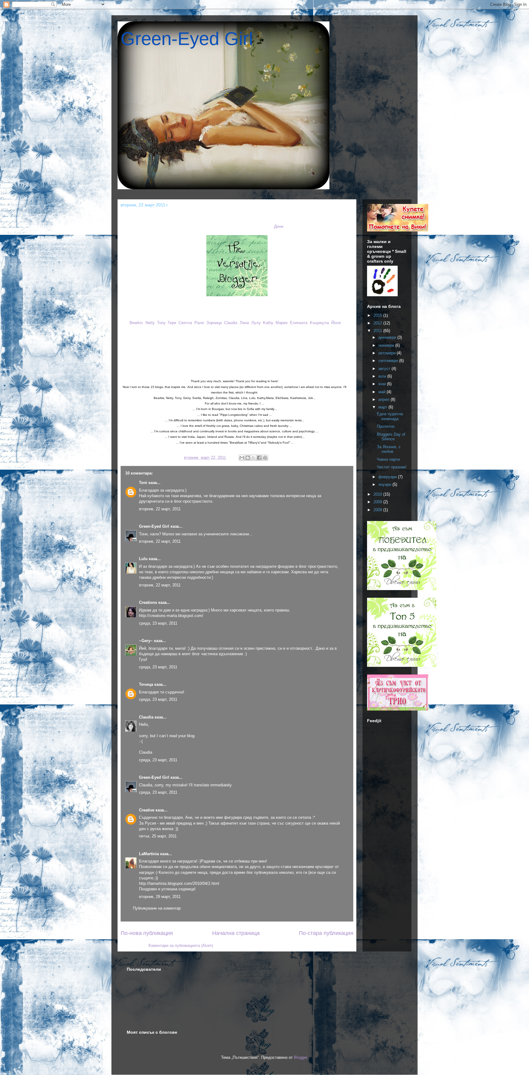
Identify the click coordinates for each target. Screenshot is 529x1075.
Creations (148, 602)
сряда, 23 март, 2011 (158, 623)
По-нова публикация (147, 933)
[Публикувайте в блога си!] (248, 458)
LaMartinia (149, 854)
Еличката (298, 322)
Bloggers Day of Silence (391, 436)
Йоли (336, 322)
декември (387, 337)
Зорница (214, 322)
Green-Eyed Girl (187, 38)
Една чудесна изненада (390, 416)
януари (385, 484)
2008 (378, 510)
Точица (146, 684)
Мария (281, 322)
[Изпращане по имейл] (242, 458)
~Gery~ (146, 640)
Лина (244, 322)
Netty (150, 322)
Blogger (300, 1057)
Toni (143, 482)
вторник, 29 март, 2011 (160, 896)
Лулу (256, 322)
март (383, 407)
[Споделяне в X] (253, 458)
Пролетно (386, 426)
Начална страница (236, 933)
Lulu (143, 558)
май (382, 392)
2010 (378, 494)
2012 (378, 323)
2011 (378, 330)
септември (388, 360)
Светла (185, 322)
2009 (378, 502)
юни (382, 384)
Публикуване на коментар (157, 908)
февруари (388, 477)
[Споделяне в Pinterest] (265, 458)
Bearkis (136, 322)
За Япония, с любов (389, 449)
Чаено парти (388, 459)
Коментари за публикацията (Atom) (180, 945)
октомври (387, 353)
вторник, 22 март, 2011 (160, 509)
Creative (146, 810)
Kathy (268, 322)
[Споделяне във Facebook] (259, 458)
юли (382, 376)
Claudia (230, 322)
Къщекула (319, 322)
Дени (278, 226)
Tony (161, 322)
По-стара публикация (326, 933)
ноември (386, 345)
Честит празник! (392, 467)
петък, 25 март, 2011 (158, 836)
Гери (172, 322)
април (384, 399)
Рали (199, 322)
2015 (378, 315)
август (385, 368)
